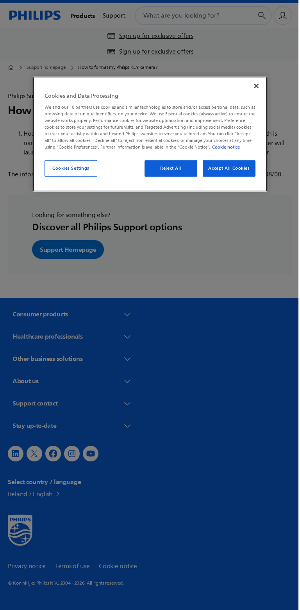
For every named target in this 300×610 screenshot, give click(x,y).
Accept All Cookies (226, 168)
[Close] (253, 86)
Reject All (168, 168)
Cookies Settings (67, 168)
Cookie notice (223, 147)
